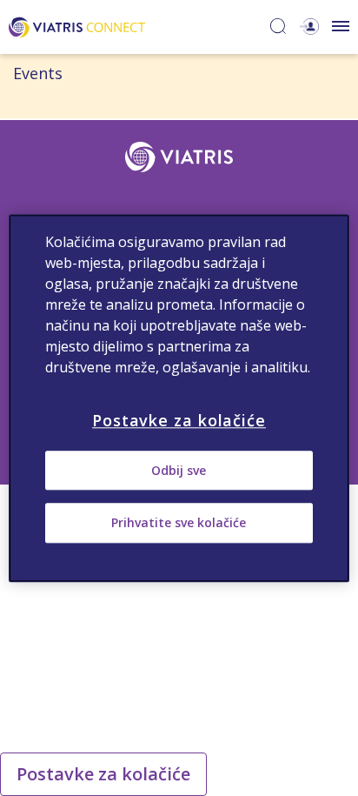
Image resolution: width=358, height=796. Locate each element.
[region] (178, 398)
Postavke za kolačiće (103, 774)
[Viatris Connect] (77, 25)
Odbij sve (178, 470)
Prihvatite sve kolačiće (178, 523)
